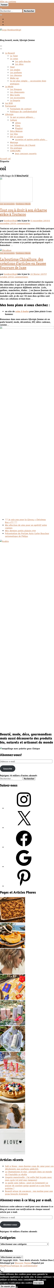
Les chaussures (17, 92)
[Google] (24, 866)
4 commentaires (22, 223)
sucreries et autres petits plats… (31, 139)
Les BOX (9, 103)
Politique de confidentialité (23, 111)
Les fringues (16, 89)
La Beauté (10, 53)
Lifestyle (9, 114)
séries (18, 122)
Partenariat (10, 106)
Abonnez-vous (10, 1224)
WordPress (5, 1265)
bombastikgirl (11, 220)
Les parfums (16, 72)
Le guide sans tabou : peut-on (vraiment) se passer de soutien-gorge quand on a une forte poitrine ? (27, 1185)
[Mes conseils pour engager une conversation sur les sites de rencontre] (12, 1153)
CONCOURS (15, 150)
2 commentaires (20, 276)
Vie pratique (16, 147)
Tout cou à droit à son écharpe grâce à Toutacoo (23, 212)
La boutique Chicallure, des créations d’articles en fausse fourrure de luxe (23, 263)
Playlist (19, 128)
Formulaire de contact (20, 108)
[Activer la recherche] (1, 8)
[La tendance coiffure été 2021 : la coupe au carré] (12, 973)
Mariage (14, 142)
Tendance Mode (23, 203)
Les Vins (14, 133)
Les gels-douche (23, 61)
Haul (12, 66)
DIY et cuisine (16, 136)
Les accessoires (17, 97)
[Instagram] (24, 808)
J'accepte (38, 1282)
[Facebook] (24, 847)
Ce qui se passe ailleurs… (22, 117)
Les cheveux (16, 75)
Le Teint (14, 55)
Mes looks (15, 94)
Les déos (19, 64)
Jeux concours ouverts (26, 153)
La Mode (9, 86)
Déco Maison (16, 131)
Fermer (4, 4)
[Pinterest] (24, 886)
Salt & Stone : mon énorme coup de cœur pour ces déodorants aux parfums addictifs (29, 1167)
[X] (24, 827)
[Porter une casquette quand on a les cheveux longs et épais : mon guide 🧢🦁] (12, 1127)
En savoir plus (8, 1286)
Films (17, 125)
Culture (13, 120)
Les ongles (15, 69)
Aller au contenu (8, 1)
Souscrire (7, 768)
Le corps (14, 58)
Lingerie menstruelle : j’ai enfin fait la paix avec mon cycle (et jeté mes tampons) (28, 1178)
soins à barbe (22, 311)
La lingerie (15, 100)
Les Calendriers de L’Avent (22, 145)
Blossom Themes (23, 1262)
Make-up (14, 78)
